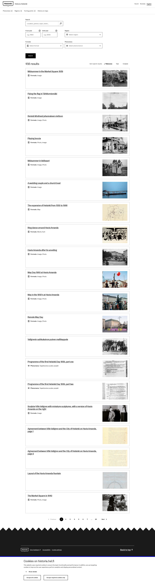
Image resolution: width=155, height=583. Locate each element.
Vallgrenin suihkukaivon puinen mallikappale (48, 339)
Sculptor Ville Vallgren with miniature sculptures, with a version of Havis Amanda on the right (60, 407)
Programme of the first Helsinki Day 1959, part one (51, 361)
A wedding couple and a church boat (44, 183)
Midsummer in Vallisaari (39, 160)
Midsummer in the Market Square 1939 (45, 71)
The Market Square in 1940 (40, 495)
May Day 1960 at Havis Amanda (42, 272)
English (149, 4)
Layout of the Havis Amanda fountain (44, 473)
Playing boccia (34, 138)
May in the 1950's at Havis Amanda (43, 294)
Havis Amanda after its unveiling (42, 250)
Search (27, 20)
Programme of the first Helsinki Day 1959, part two (50, 384)
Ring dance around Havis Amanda (43, 227)
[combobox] (83, 34)
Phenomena (68, 42)
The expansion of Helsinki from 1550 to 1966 (47, 205)
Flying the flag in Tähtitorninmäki (42, 93)
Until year (45, 31)
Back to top (125, 549)
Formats (28, 42)
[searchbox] (42, 23)
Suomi (137, 4)
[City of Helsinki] (25, 550)
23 (96, 519)
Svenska (142, 4)
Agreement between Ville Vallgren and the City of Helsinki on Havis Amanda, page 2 (62, 452)
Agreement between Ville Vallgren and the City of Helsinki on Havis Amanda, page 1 (62, 430)
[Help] (40, 31)
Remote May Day (35, 317)
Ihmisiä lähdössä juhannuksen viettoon (45, 116)
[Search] (60, 23)
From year (28, 31)
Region (67, 31)
